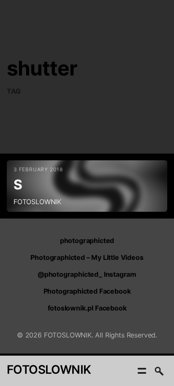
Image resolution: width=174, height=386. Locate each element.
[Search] (158, 370)
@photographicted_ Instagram (87, 274)
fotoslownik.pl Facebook (87, 308)
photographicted (87, 240)
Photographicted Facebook (87, 291)
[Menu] (141, 370)
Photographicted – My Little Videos (86, 257)
